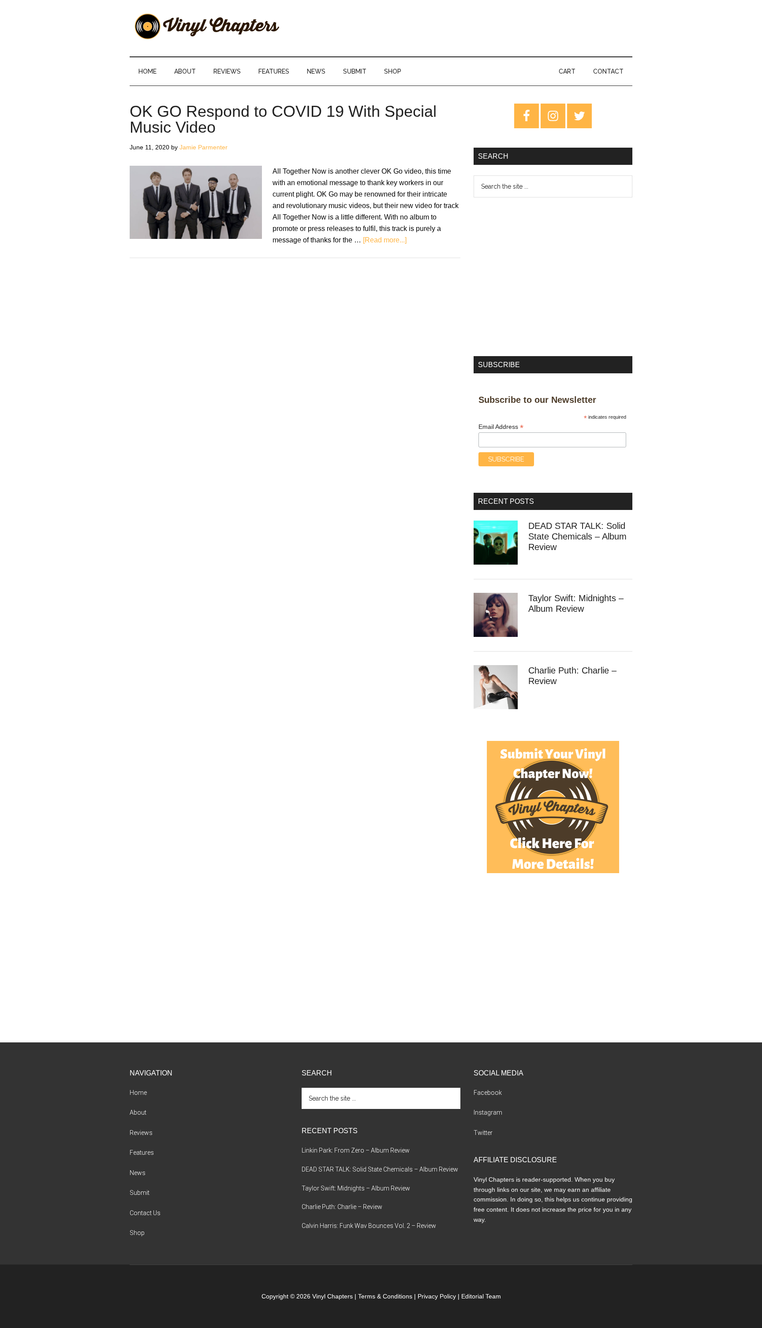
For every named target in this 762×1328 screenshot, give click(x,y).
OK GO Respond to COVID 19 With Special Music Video (283, 119)
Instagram (488, 1112)
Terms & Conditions (385, 1296)
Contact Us (145, 1212)
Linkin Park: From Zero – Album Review (356, 1150)
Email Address (500, 427)
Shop (137, 1232)
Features (142, 1152)
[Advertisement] (553, 277)
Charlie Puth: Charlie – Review (342, 1206)
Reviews (141, 1132)
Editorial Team (481, 1296)
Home (138, 1092)
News (138, 1172)
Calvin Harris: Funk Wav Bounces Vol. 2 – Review (369, 1225)
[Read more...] (385, 240)
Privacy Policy (437, 1296)
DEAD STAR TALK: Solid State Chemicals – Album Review (577, 536)
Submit (139, 1192)
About (138, 1112)
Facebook (488, 1092)
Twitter (483, 1132)
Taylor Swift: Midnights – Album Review (356, 1188)
